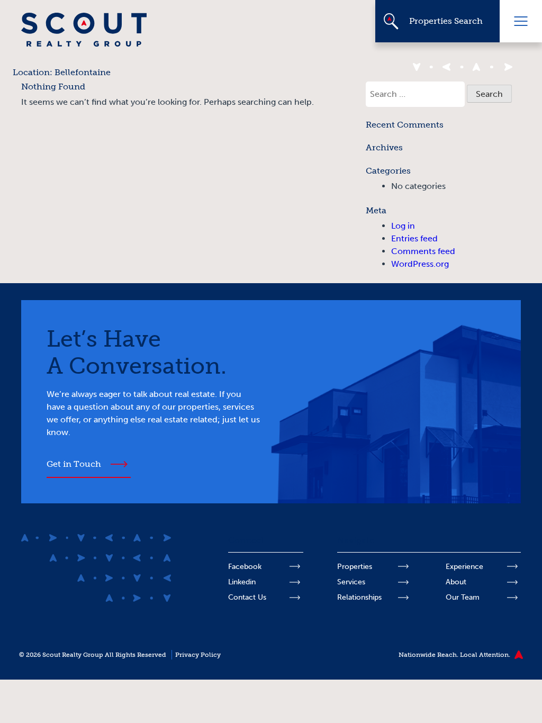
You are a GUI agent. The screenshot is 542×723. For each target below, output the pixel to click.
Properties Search (446, 21)
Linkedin (242, 581)
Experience (464, 566)
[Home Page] (84, 44)
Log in (403, 226)
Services (351, 581)
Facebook (244, 566)
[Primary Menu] (521, 21)
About (456, 581)
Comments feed (423, 251)
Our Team (463, 597)
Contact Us (247, 597)
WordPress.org (420, 264)
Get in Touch (74, 464)
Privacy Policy (198, 654)
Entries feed (414, 238)
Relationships (359, 597)
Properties (354, 566)
